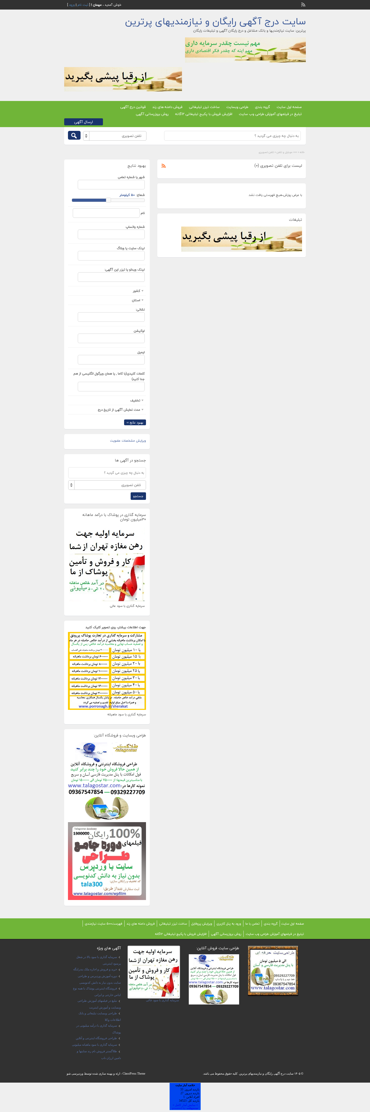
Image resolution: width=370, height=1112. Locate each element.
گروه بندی (262, 107)
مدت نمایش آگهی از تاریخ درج (119, 409)
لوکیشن (139, 331)
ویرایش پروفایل (201, 923)
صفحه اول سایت (289, 107)
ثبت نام (83, 5)
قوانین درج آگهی (133, 107)
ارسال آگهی (83, 122)
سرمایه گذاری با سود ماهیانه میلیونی (94, 1044)
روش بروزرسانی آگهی (152, 114)
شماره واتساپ (135, 227)
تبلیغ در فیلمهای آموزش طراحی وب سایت (270, 114)
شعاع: (140, 195)
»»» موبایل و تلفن (287, 152)
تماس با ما (252, 923)
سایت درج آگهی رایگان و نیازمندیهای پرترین (215, 21)
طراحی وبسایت (237, 107)
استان (136, 300)
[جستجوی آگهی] (74, 135)
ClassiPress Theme (134, 1073)
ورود (72, 5)
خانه (302, 152)
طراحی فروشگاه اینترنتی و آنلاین (96, 1038)
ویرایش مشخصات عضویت (128, 440)
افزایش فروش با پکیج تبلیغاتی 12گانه (203, 114)
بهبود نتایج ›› (135, 422)
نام (143, 213)
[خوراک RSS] (304, 4)
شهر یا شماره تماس (131, 177)
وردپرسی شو (75, 1073)
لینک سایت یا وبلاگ (131, 248)
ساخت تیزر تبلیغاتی (204, 107)
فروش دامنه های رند (167, 107)
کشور (136, 291)
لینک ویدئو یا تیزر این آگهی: (124, 269)
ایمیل (141, 352)
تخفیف (135, 400)
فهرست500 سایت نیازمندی (103, 923)
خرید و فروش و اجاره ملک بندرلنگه (95, 969)
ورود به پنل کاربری (228, 923)
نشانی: (140, 309)
